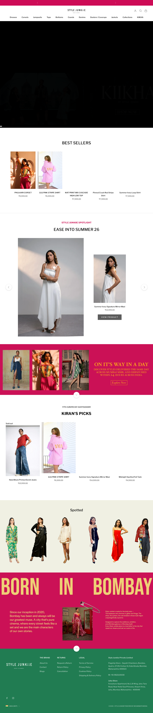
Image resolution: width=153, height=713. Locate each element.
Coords (71, 17)
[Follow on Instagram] (13, 698)
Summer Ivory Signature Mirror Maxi (109, 307)
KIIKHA (140, 17)
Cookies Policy (85, 671)
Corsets (25, 17)
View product (109, 317)
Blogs (42, 671)
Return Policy (62, 667)
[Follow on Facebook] (7, 698)
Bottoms (59, 17)
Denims (82, 17)
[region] (76, 74)
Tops (49, 17)
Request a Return (64, 663)
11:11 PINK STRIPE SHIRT (49, 193)
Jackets (114, 17)
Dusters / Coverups (98, 17)
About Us (44, 663)
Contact (43, 667)
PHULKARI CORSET (23, 193)
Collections (127, 17)
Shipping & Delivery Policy (90, 675)
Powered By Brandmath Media (135, 706)
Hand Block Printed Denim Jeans (23, 480)
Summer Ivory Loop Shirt (130, 193)
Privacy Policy (85, 667)
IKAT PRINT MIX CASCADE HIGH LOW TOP (76, 194)
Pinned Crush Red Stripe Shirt (103, 194)
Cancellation (62, 671)
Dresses (13, 17)
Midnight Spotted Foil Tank (130, 477)
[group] (76, 47)
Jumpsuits (37, 17)
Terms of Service (86, 663)
